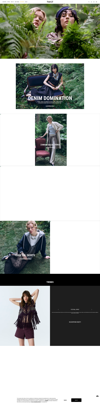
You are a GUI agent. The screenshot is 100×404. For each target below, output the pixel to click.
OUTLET (26, 1)
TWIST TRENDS (17, 1)
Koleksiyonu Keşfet (75, 321)
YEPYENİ (8, 1)
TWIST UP (12, 1)
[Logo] (50, 2)
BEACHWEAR (22, 1)
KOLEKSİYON (4, 1)
